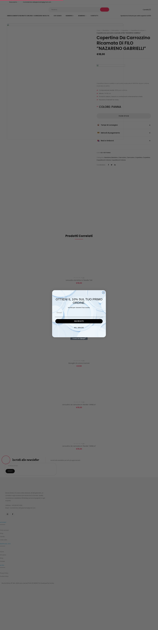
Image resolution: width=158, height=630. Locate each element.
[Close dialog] (103, 292)
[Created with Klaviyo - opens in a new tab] (79, 338)
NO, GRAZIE (79, 327)
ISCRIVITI (79, 321)
